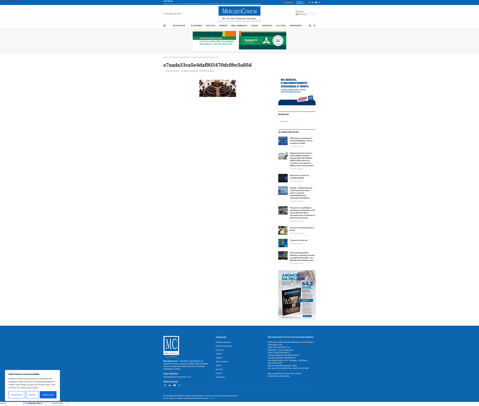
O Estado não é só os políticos (179, 57)
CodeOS (211, 398)
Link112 (3, 403)
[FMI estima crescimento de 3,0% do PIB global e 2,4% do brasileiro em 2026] (283, 141)
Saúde (254, 25)
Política (210, 25)
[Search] (310, 25)
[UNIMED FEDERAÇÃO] (239, 41)
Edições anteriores (300, 2)
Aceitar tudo (48, 395)
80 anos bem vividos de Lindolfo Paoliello (299, 176)
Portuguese (302, 14)
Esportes (267, 25)
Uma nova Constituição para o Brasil (302, 228)
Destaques (179, 25)
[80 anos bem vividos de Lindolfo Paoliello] (283, 178)
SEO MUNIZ (11, 403)
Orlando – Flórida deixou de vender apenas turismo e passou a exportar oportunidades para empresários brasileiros (301, 193)
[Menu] (164, 25)
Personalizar (16, 395)
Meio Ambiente (239, 25)
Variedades (296, 25)
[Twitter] (154, 93)
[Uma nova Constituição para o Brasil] (283, 230)
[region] (32, 385)
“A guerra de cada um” (299, 240)
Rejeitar (32, 395)
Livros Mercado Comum (9, 1)
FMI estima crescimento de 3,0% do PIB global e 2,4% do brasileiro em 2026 (301, 140)
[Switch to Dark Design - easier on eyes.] (314, 25)
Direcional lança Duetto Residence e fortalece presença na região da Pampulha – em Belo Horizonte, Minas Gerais (302, 256)
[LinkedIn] (154, 98)
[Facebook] (154, 87)
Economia (196, 25)
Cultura (281, 25)
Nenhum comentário (190, 71)
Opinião (223, 25)
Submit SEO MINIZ (57, 403)
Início (165, 57)
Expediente (289, 2)
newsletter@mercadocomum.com (177, 377)
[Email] (154, 110)
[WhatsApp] (154, 116)
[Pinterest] (154, 104)
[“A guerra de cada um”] (283, 243)
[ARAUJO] (297, 105)
